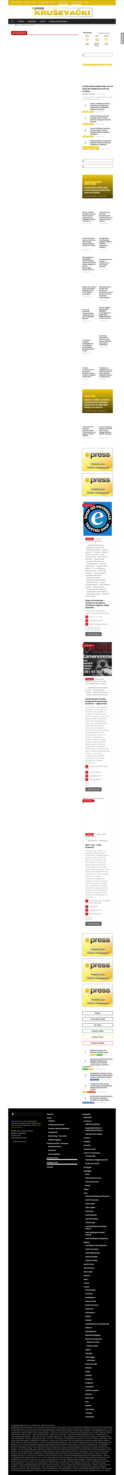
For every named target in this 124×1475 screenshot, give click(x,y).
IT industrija (90, 1156)
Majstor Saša (66, 1448)
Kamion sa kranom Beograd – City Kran (54, 1465)
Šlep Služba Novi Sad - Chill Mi (91, 1435)
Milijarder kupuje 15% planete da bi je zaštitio (99, 1051)
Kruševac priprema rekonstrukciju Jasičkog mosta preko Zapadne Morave (88, 314)
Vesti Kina (89, 1211)
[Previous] (83, 383)
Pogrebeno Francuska (83, 1438)
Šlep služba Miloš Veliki (53, 1448)
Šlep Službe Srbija (65, 1444)
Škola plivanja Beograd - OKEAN (87, 1465)
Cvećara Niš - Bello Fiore (44, 1455)
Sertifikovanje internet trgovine (96, 580)
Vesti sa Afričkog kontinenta (97, 1196)
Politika (87, 1142)
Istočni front (89, 1264)
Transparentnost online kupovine (96, 591)
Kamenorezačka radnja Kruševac (97, 694)
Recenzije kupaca (100, 573)
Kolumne (89, 1379)
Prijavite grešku (54, 1140)
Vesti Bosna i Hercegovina (96, 1245)
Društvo (93, 1055)
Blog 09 (94, 1427)
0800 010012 (94, 906)
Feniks (13, 1442)
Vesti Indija (90, 1204)
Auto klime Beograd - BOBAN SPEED (28, 1440)
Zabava (88, 1328)
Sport (97, 149)
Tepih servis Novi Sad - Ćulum (35, 1467)
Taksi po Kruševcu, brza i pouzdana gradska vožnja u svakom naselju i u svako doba (89, 372)
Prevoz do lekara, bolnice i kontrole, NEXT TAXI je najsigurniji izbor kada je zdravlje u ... (100, 131)
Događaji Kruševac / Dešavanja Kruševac (94, 64)
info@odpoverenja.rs (96, 620)
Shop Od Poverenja (92, 582)
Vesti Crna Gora (91, 1249)
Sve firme (52, 1150)
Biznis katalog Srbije (26, 1427)
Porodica (89, 1294)
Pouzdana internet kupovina (95, 561)
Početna (27, 2)
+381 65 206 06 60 (95, 772)
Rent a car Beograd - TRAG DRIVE (95, 1436)
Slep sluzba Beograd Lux (37, 1444)
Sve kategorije (54, 1154)
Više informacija (93, 634)
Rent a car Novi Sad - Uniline (63, 1435)
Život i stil (89, 1398)
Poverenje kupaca (92, 564)
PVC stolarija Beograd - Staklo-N (99, 1455)
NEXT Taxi (71, 1440)
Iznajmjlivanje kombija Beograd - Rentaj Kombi (86, 1448)
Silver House (56, 1446)
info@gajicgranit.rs (96, 776)
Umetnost (89, 1309)
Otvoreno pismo (92, 1390)
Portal (34, 2)
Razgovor (89, 1383)
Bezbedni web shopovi (93, 550)
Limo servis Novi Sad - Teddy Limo (91, 1453)
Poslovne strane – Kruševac (47, 2)
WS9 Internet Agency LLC (46, 1429)
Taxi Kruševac (103, 841)
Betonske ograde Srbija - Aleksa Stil (86, 1463)
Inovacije (87, 1167)
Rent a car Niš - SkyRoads (97, 1433)
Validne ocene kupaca (93, 594)
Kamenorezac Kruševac (100, 692)
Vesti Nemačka (91, 1219)
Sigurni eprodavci (98, 587)
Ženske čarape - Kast (67, 1463)
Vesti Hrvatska (91, 1260)
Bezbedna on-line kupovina (95, 547)
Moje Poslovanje (39, 1427)
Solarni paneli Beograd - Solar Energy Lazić (42, 1453)
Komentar (89, 1387)
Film (87, 1402)
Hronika (87, 1145)
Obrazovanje (90, 1301)
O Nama (51, 1121)
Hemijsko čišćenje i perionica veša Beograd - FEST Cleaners (79, 1452)
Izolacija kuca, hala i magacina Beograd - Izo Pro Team (29, 1457)
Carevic (63, 1446)
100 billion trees (55, 1431)
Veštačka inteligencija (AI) (96, 1160)
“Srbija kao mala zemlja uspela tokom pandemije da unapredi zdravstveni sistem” (101, 1087)
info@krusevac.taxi (96, 910)
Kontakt (86, 2)
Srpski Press (20, 1429)
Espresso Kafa (84, 1442)
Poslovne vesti (95, 1079)
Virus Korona (91, 1092)
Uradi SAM (89, 1417)
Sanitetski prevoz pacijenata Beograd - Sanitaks (63, 1468)
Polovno (69, 1427)
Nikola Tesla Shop (43, 1431)
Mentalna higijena (93, 1335)
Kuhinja (88, 1368)
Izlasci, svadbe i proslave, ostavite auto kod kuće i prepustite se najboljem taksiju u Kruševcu (100, 106)
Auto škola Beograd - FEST (50, 1452)
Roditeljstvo (90, 1297)
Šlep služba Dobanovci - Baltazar (99, 1470)
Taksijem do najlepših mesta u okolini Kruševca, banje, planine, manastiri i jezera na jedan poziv (105, 372)
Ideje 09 (100, 1427)
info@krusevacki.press (19, 1141)
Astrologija (90, 1357)
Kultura (87, 1275)
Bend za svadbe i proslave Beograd (68, 1453)
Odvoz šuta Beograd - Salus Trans (76, 1450)
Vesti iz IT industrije (88, 1102)
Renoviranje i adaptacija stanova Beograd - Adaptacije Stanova (78, 1459)
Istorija (88, 1320)
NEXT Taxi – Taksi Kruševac (93, 846)
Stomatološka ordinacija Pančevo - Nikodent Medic (95, 1468)
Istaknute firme (54, 1146)
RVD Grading (77, 1435)
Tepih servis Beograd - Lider (68, 1457)
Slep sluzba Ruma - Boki (89, 1446)
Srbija (91, 1069)
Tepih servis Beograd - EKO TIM (56, 1470)
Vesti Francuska (92, 1200)
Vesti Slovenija (91, 1257)
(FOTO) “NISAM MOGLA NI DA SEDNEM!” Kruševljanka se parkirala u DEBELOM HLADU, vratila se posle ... (105, 313)
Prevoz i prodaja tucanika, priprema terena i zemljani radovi (37, 1459)
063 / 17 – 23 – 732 (96, 617)
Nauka (88, 1316)
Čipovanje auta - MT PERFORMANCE (99, 1444)
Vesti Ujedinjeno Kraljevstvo (96, 1238)
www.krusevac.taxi (95, 914)
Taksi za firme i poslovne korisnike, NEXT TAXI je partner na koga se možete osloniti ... (100, 119)
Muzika (88, 1405)
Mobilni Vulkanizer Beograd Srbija (76, 1455)
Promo (42, 21)
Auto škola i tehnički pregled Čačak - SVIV (53, 1436)
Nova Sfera (87, 1440)
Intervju (88, 1375)
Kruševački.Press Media (88, 94)
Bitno (87, 1174)
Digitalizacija (87, 1427)
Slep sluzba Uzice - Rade (45, 1435)
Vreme (86, 1283)
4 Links (110, 1429)
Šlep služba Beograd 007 (32, 1465)
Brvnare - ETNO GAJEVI (79, 1444)
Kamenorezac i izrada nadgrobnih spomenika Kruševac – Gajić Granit (96, 701)
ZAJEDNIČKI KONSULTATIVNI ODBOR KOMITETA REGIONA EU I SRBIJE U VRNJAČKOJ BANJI (101, 1075)
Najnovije (88, 1117)
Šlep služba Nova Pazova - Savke (77, 1470)
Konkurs (88, 1394)
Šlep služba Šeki (53, 1457)
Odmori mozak (93, 1342)
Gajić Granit (79, 1440)
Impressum (53, 1132)
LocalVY (104, 1429)
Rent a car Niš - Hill (59, 1455)
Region (87, 1242)
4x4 (19, 1444)
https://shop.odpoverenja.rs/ (99, 624)
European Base (60, 1429)
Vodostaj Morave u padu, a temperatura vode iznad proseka (105, 262)
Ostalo (86, 1287)
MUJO (92, 1442)
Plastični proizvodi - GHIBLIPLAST (90, 1461)
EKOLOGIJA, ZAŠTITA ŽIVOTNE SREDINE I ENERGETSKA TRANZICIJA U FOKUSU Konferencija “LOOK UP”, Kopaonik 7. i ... (97, 1063)
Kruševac (109, 64)
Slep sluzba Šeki (16, 1446)
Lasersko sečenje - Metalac (100, 1440)
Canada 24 (87, 1429)
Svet (85, 1193)
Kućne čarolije (91, 1364)
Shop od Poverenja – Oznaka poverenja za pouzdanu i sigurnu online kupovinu (97, 604)
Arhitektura (90, 1312)
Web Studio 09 (77, 1427)
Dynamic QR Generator (29, 1431)
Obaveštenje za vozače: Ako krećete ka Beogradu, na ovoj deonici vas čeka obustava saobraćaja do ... (106, 292)
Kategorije (32, 21)
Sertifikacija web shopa (93, 541)
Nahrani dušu (92, 1346)
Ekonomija (88, 1272)
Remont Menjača (83, 1433)
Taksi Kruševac (92, 841)
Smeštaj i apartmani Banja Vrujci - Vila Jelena (53, 1461)
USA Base (69, 1429)
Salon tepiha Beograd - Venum (37, 1468)
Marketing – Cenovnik (57, 1136)
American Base (78, 1429)
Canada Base (96, 1429)
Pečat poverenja (99, 559)
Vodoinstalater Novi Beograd (88, 1467)
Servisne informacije (93, 1134)
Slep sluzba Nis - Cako (29, 1435)
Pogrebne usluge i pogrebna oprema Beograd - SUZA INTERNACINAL (82, 1431)
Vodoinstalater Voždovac (70, 1467)
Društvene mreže (92, 1163)
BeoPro (18, 1442)
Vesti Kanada (91, 1215)
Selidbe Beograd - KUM (53, 1467)
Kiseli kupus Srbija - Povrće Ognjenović (33, 1448)
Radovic (76, 1442)
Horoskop (91, 1360)
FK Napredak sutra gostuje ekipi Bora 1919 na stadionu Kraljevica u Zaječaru (100, 143)
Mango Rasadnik (73, 1461)
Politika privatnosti (56, 1125)
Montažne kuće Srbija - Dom (41, 1438)
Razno (87, 1185)
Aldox (65, 1440)
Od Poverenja (61, 1427)
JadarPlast (73, 1433)
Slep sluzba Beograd (52, 1444)
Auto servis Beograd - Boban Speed (35, 1450)
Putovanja (89, 1409)
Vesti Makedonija (92, 1253)
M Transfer (24, 1444)
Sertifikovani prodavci (93, 577)
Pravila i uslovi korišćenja (58, 1128)
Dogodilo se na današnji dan (97, 1324)
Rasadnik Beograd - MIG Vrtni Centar (47, 1463)
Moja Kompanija (50, 1427)
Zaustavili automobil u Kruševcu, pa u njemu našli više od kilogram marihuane (105, 340)
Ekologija (99, 1055)
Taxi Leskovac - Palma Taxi (48, 1440)
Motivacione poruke (93, 1339)
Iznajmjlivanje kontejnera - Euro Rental (34, 1442)
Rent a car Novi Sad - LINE (56, 1450)
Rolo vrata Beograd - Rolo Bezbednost (63, 1438)
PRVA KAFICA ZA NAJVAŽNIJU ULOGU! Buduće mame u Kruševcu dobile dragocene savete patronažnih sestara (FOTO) (89, 263)
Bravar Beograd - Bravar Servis (27, 1461)
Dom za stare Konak (62, 1433)
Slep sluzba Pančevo (29, 1446)
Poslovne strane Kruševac (58, 21)
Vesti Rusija (90, 1222)
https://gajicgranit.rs (96, 779)
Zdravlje (88, 1353)
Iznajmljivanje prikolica (44, 1446)
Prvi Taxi (60, 1440)
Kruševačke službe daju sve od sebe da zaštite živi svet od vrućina (97, 89)
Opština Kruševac (92, 1124)
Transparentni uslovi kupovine (96, 589)
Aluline (49, 1442)
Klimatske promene (93, 1178)
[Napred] (87, 383)
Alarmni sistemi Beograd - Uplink (44, 1433)
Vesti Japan (90, 1207)
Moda (87, 1371)
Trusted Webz (16, 1431)
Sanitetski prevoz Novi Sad (75, 1436)
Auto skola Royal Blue (74, 1446)
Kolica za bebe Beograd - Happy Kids (29, 1452)
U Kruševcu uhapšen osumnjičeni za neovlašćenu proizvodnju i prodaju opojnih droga (88, 345)
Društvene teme (91, 1305)
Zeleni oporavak (92, 1182)
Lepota (88, 1350)
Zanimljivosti (90, 1331)
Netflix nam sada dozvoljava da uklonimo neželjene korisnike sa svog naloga (101, 1098)
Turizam (88, 1413)
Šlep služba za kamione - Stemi (63, 1442)
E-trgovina (96, 552)
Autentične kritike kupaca (96, 545)
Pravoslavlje (90, 1290)
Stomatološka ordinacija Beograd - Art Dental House (28, 1470)
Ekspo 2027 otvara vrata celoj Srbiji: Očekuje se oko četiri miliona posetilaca (89, 290)
